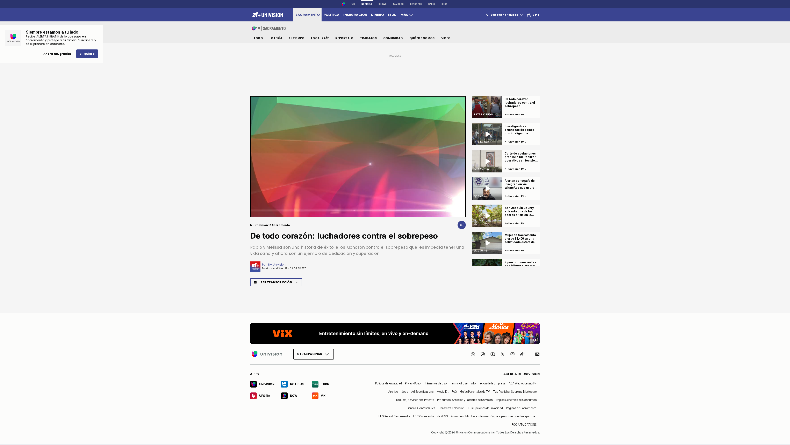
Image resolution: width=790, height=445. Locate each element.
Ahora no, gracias (57, 54)
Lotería (276, 38)
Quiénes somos (422, 38)
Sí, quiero (87, 54)
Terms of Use (458, 383)
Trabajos (368, 38)
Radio (431, 4)
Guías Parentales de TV (475, 391)
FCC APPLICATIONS (524, 424)
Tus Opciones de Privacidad (485, 408)
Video (446, 38)
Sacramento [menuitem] (307, 14)
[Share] (462, 225)
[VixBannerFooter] (395, 333)
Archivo (393, 391)
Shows (383, 4)
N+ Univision (277, 264)
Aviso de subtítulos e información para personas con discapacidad (494, 416)
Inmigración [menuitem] (355, 14)
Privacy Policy (413, 383)
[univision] (267, 14)
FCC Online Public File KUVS (430, 416)
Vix (353, 4)
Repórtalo (344, 38)
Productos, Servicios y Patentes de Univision (465, 399)
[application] (358, 156)
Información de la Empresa (488, 383)
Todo (258, 38)
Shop (444, 4)
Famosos (398, 4)
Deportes (416, 4)
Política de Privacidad (388, 383)
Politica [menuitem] (331, 14)
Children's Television (451, 408)
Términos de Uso (436, 383)
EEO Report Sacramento (394, 416)
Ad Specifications (422, 391)
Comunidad (393, 38)
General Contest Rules (421, 408)
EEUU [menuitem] (392, 14)
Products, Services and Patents (414, 399)
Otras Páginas (309, 354)
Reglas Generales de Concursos (516, 399)
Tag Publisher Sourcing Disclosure (515, 391)
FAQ (454, 391)
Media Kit (442, 391)
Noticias (366, 4)
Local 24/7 (320, 38)
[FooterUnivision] (267, 354)
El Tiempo (296, 38)
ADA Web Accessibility (523, 383)
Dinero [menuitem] (377, 14)
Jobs (404, 391)
